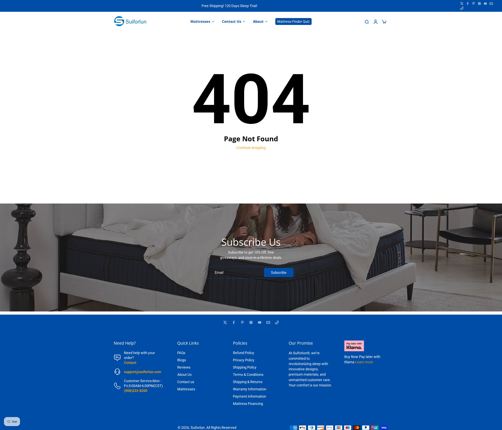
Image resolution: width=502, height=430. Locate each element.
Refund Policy (243, 353)
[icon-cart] (384, 22)
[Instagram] (479, 3)
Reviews (183, 367)
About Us (184, 374)
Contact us (185, 382)
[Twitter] (462, 3)
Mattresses (186, 389)
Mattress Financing (248, 404)
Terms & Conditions (248, 374)
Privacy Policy (243, 360)
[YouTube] (485, 3)
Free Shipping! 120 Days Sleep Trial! (229, 6)
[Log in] (375, 21)
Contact (130, 363)
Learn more (364, 362)
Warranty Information (249, 389)
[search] (366, 22)
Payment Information (249, 396)
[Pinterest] (474, 3)
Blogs (181, 360)
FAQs (181, 353)
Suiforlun (198, 427)
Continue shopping (251, 148)
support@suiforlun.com (142, 372)
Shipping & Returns (247, 382)
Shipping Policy (244, 367)
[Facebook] (468, 3)
